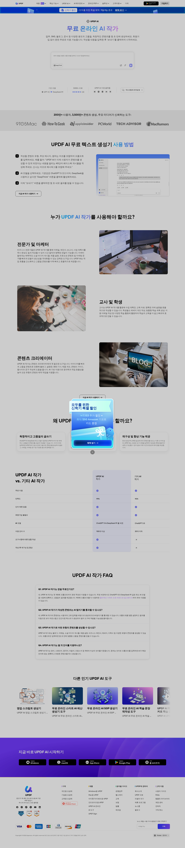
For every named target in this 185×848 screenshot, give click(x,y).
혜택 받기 (91, 443)
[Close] (92, 452)
